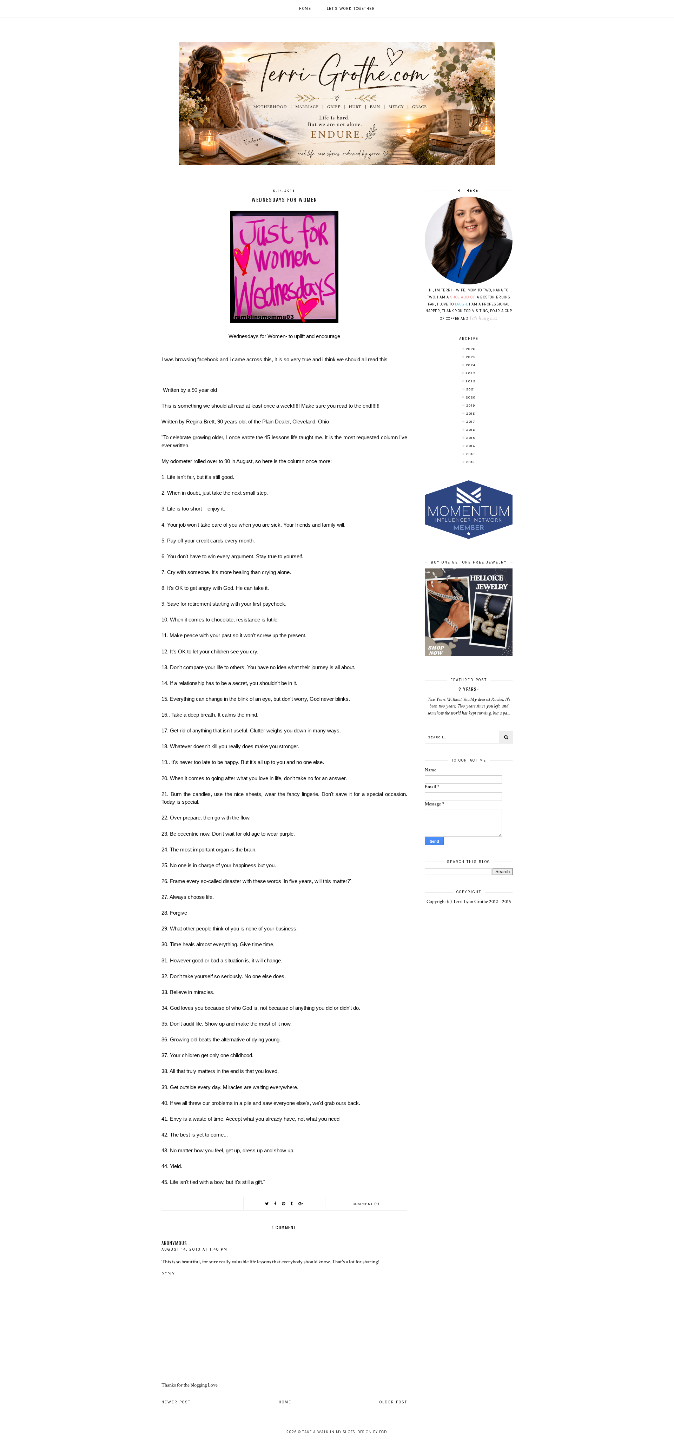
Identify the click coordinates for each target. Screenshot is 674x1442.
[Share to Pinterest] (284, 1203)
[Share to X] (267, 1203)
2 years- (468, 689)
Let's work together (351, 8)
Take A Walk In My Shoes (328, 1432)
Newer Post (176, 1402)
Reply (168, 1274)
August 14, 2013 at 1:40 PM (194, 1249)
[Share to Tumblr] (292, 1203)
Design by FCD (372, 1432)
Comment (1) (366, 1204)
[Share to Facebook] (275, 1203)
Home (305, 8)
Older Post (393, 1402)
